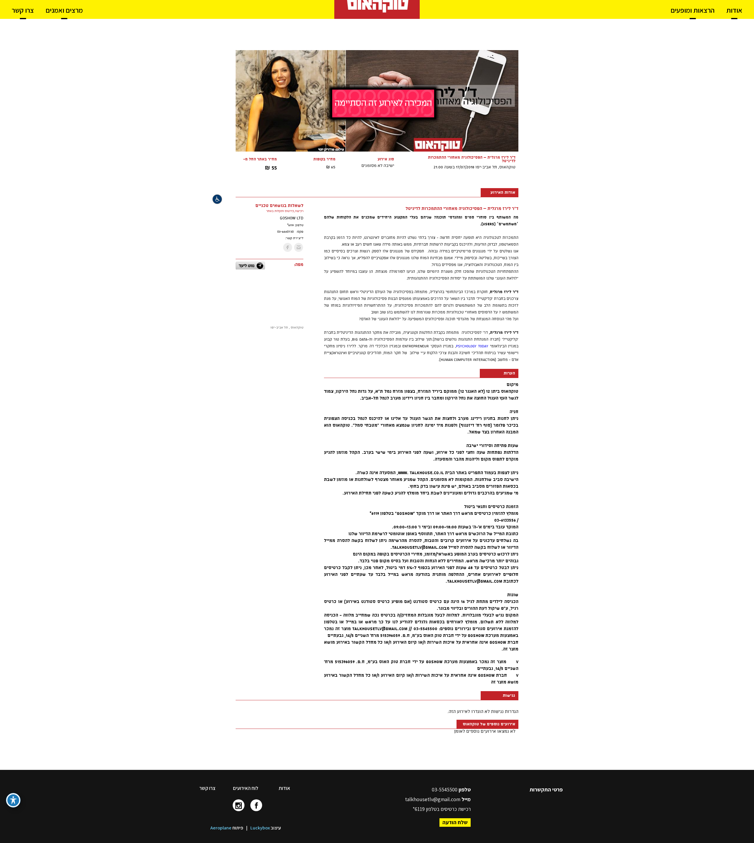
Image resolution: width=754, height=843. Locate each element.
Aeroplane (221, 828)
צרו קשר (207, 788)
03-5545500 (445, 789)
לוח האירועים (245, 788)
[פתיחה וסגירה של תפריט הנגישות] (13, 800)
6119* (419, 809)
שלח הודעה (455, 822)
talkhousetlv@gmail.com (432, 799)
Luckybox (260, 828)
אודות (284, 788)
